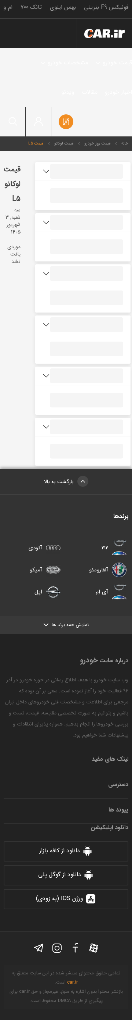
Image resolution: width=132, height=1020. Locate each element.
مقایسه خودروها (66, 121)
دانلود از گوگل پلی (59, 874)
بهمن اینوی (63, 7)
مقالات (90, 92)
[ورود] (38, 121)
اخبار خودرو (118, 92)
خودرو (104, 33)
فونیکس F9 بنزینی (106, 7)
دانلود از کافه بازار (59, 850)
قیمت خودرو (117, 62)
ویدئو (67, 92)
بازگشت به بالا (59, 482)
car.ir (72, 982)
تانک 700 (31, 7)
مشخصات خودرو (68, 62)
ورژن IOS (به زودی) (59, 898)
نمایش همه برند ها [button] (70, 625)
